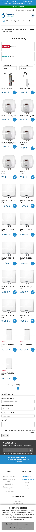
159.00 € (23, 263)
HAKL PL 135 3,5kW (8, 116)
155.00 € (23, 234)
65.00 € (5, 92)
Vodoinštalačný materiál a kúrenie (15, 29)
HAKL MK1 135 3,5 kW (8, 201)
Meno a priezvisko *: (7, 398)
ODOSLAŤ (5, 435)
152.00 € (5, 234)
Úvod (27, 482)
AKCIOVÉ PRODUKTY (18, 7)
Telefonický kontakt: (7, 413)
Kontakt (27, 485)
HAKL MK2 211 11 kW (7, 287)
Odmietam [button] (26, 524)
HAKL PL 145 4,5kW (26, 116)
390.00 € (5, 349)
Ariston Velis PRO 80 (25, 345)
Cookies (26, 488)
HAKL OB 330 (6, 89)
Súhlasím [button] (9, 524)
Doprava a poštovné (9, 476)
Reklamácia (9, 484)
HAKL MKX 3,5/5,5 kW (8, 259)
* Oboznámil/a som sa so (19, 431)
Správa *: (4, 420)
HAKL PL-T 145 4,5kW (6, 172)
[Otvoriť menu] (33, 16)
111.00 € (23, 148)
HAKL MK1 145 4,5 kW (26, 201)
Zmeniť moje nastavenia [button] (18, 528)
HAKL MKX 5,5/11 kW (7, 316)
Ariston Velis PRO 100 (7, 374)
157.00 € (5, 263)
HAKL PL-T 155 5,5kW (24, 172)
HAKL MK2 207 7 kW (7, 230)
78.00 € (23, 92)
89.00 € (5, 146)
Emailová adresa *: (7, 405)
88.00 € (5, 119)
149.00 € (23, 206)
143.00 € (5, 206)
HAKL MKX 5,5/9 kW (25, 316)
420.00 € (5, 378)
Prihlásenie (8, 21)
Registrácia (17, 21)
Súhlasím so (18, 453)
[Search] (33, 10)
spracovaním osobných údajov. (22, 453)
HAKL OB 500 (24, 89)
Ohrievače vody (8, 31)
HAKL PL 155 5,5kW (8, 143)
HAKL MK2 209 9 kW (25, 259)
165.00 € (5, 292)
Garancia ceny (9, 491)
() (26, 21)
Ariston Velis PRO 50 (7, 345)
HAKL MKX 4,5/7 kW (25, 287)
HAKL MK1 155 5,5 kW (26, 230)
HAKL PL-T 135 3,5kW (24, 143)
